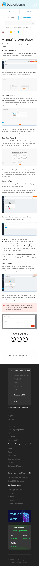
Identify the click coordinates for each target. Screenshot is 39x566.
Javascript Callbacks (15, 490)
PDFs (10, 433)
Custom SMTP (13, 440)
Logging (11, 463)
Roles (15, 389)
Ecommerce (12, 437)
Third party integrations (16, 430)
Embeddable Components (17, 481)
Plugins (10, 416)
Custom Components (15, 504)
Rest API (11, 497)
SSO (9, 423)
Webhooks (11, 426)
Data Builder (18, 379)
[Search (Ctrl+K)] (20, 23)
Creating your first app (21, 375)
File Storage (12, 456)
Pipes (10, 412)
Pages (16, 382)
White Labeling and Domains (18, 477)
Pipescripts (11, 493)
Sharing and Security (15, 459)
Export (10, 452)
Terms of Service (23, 562)
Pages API (11, 500)
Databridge (11, 419)
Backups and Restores (15, 466)
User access (18, 386)
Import (10, 449)
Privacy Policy (14, 562)
